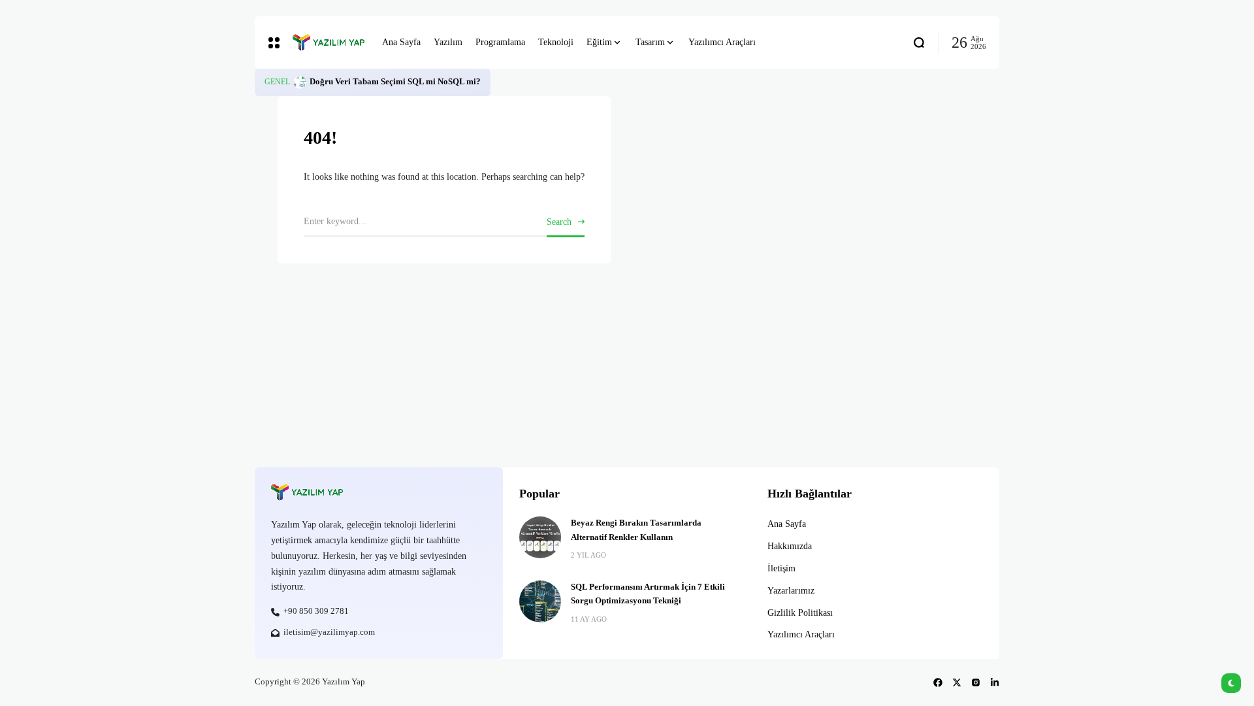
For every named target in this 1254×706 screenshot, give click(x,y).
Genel (277, 81)
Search (559, 222)
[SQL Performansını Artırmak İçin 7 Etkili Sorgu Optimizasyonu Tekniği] (540, 601)
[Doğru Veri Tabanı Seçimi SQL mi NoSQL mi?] (299, 82)
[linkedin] (994, 682)
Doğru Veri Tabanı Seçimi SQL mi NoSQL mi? (395, 81)
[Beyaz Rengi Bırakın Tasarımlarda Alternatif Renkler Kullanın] (540, 537)
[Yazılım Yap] (327, 42)
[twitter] (956, 682)
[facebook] (937, 682)
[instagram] (975, 682)
